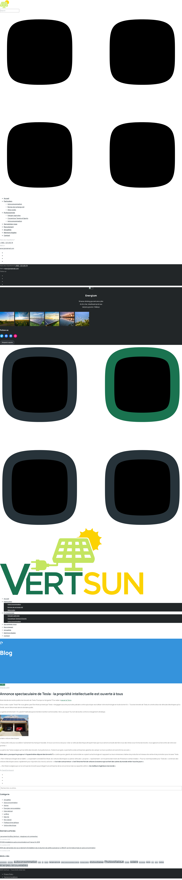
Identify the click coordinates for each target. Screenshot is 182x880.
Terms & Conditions (11, 877)
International (8, 811)
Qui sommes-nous (10, 224)
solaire (134, 861)
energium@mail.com (7, 248)
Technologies (142, 862)
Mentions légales (10, 233)
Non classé (7, 820)
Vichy (152, 862)
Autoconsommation (15, 204)
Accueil (6, 198)
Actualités (7, 230)
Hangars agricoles (14, 215)
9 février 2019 (4, 688)
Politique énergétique (11, 822)
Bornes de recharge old (16, 207)
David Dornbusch (8, 770)
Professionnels (9, 213)
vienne (156, 862)
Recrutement (9, 227)
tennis (148, 862)
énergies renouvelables (14, 865)
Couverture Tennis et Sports (18, 218)
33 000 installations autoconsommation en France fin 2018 (20, 842)
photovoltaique (97, 862)
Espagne (46, 862)
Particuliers (8, 201)
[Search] (23, 788)
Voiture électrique (10, 825)
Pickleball (127, 862)
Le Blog (2, 685)
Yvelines (161, 862)
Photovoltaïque (114, 861)
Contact (7, 235)
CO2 (43, 862)
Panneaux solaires (84, 862)
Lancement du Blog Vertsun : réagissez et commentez (19, 836)
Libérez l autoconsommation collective (70, 862)
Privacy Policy (8, 874)
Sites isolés (12, 210)
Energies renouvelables (12, 808)
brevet (39, 862)
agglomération (3, 862)
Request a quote (7, 342)
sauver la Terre (66, 700)
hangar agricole (54, 862)
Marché (6, 817)
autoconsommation (25, 861)
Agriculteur (10, 862)
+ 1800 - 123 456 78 (6, 243)
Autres (6, 805)
